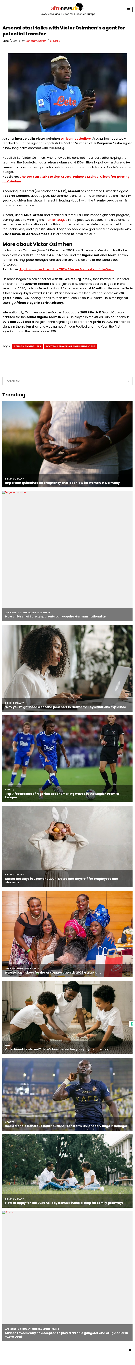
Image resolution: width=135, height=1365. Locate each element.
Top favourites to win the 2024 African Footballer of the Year (66, 269)
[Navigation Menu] (129, 9)
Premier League (56, 220)
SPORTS (55, 41)
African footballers (76, 138)
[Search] (129, 381)
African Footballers (27, 346)
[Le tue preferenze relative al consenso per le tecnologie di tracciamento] (132, 1024)
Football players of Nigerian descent (70, 346)
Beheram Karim (36, 41)
